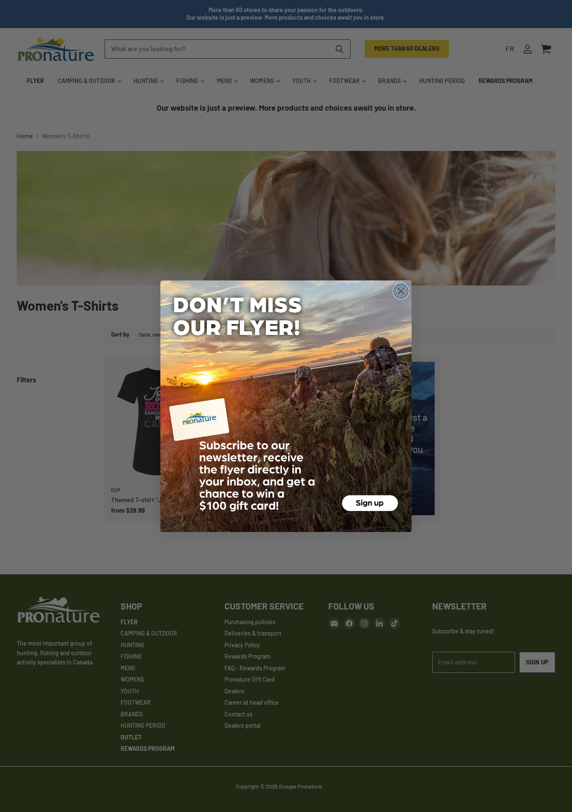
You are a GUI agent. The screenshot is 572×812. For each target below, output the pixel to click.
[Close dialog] (401, 291)
